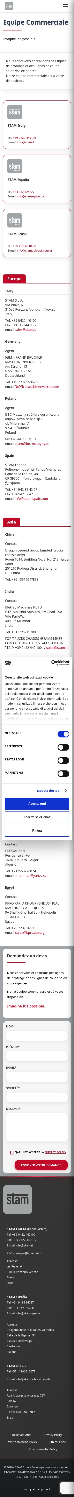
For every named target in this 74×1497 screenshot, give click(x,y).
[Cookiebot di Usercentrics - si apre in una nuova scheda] (52, 663)
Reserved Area (21, 1435)
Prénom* (13, 1047)
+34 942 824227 (23, 192)
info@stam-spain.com (31, 196)
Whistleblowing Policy (22, 1442)
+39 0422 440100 (24, 138)
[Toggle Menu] (65, 6)
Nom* (10, 1026)
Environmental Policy (43, 1449)
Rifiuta (37, 830)
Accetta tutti (37, 803)
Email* (11, 1067)
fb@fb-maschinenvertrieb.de (37, 386)
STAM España (17, 1297)
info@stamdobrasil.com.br (34, 250)
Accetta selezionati (37, 817)
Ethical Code (57, 1442)
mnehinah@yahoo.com (32, 875)
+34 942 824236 (24, 1308)
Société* (13, 1088)
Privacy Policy (55, 1152)
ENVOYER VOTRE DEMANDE (41, 1165)
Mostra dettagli (49, 790)
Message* (13, 1109)
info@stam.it (25, 142)
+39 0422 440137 (24, 1240)
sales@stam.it (25, 329)
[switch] (63, 747)
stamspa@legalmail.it (27, 1253)
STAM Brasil (16, 1366)
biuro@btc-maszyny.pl (32, 443)
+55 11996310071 (25, 246)
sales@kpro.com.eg (29, 932)
